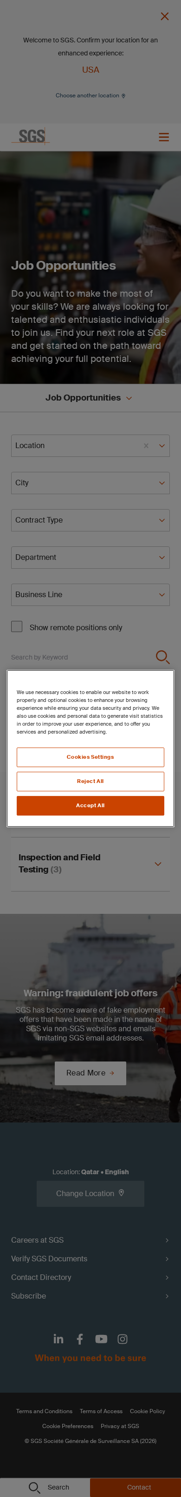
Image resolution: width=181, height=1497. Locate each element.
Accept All (90, 805)
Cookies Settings (90, 757)
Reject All (90, 781)
